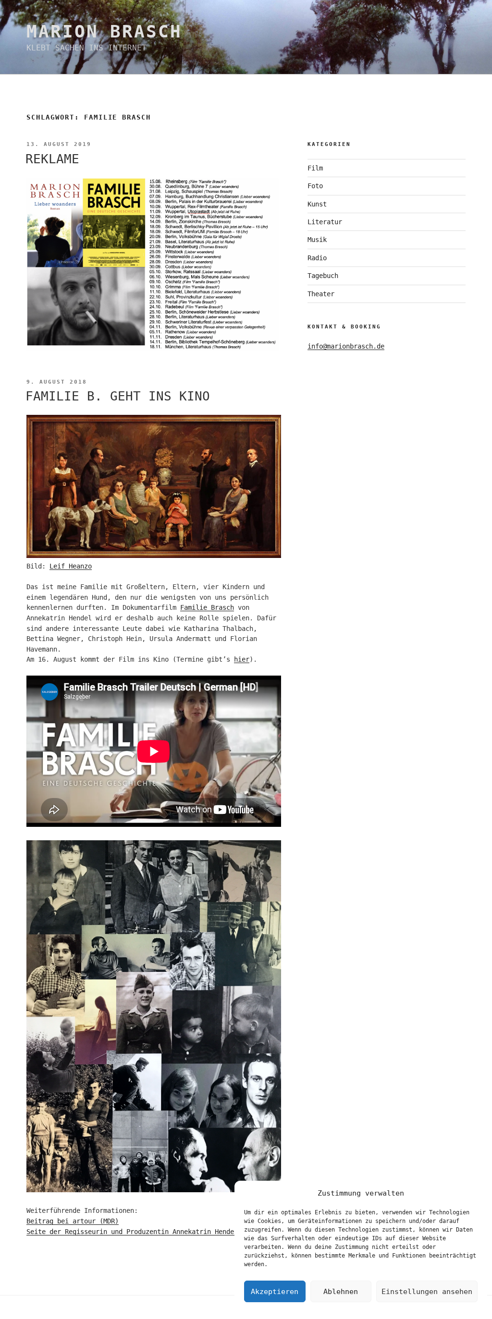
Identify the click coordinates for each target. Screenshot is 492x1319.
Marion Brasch (104, 31)
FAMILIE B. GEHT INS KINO (117, 396)
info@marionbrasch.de (346, 346)
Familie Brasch (207, 607)
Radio (317, 258)
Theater (321, 294)
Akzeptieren (274, 1291)
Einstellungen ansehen (426, 1291)
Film (315, 168)
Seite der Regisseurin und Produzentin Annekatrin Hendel (134, 1231)
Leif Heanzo (70, 566)
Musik (317, 239)
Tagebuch (323, 275)
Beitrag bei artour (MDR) (72, 1221)
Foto (315, 186)
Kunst (317, 204)
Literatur (325, 222)
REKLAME (52, 159)
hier (241, 659)
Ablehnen (340, 1291)
